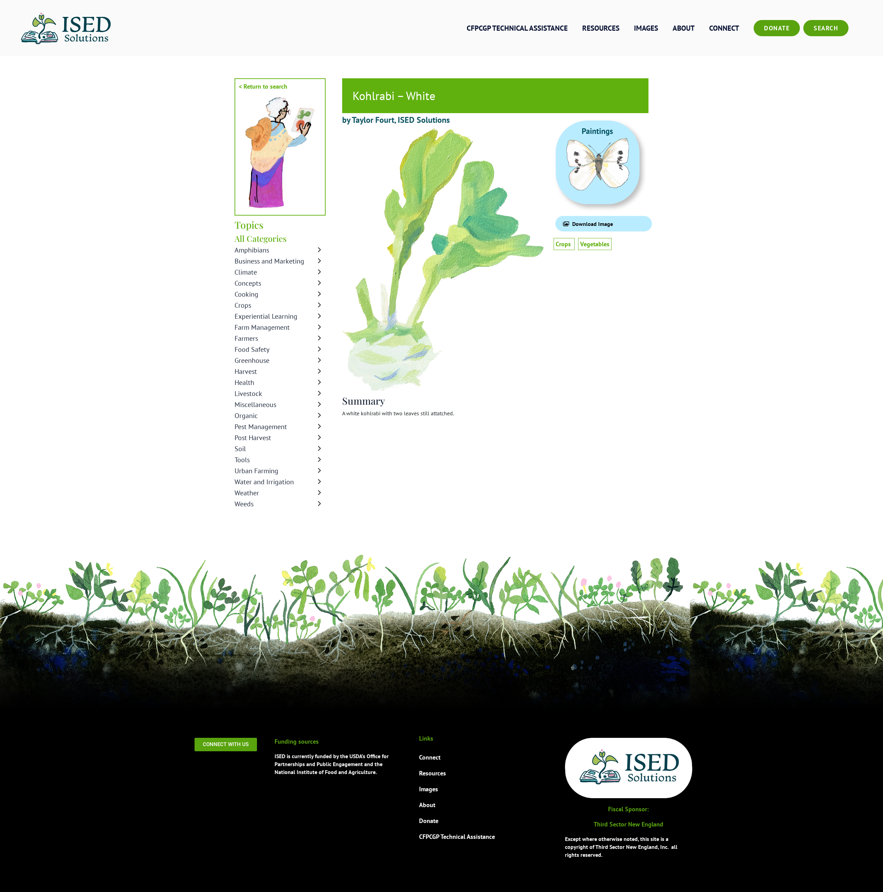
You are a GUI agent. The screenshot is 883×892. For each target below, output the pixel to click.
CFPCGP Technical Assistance (517, 28)
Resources (600, 28)
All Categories (261, 238)
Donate (777, 28)
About (684, 28)
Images (646, 28)
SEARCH (826, 28)
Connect (724, 28)
